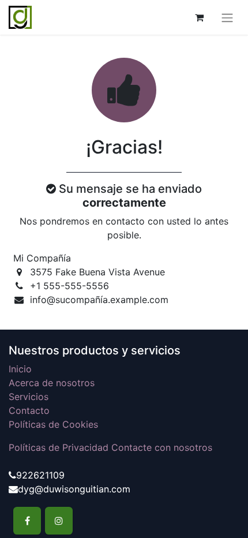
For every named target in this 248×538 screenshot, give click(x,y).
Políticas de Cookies (53, 424)
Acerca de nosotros (52, 382)
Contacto (29, 410)
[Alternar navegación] (227, 17)
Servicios (28, 396)
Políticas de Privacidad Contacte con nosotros (110, 447)
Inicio (20, 369)
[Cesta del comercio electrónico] (199, 17)
